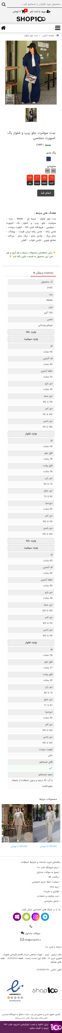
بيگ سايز (22, 236)
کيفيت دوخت (15, 227)
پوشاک (11, 232)
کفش (23, 240)
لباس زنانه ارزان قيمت (30, 232)
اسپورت (10, 223)
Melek (20, 219)
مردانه (11, 236)
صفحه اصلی (48, 36)
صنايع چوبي (50, 240)
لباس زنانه (50, 232)
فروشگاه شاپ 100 (34, 227)
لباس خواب (35, 240)
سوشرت (52, 223)
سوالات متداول (32, 933)
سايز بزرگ (51, 236)
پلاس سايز (36, 236)
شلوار (25, 223)
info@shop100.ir (33, 940)
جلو (43, 223)
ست (11, 219)
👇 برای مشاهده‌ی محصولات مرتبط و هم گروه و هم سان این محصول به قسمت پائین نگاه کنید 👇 (31, 255)
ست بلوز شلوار (31, 36)
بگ (18, 223)
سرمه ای (31, 219)
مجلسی (50, 227)
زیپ (37, 223)
